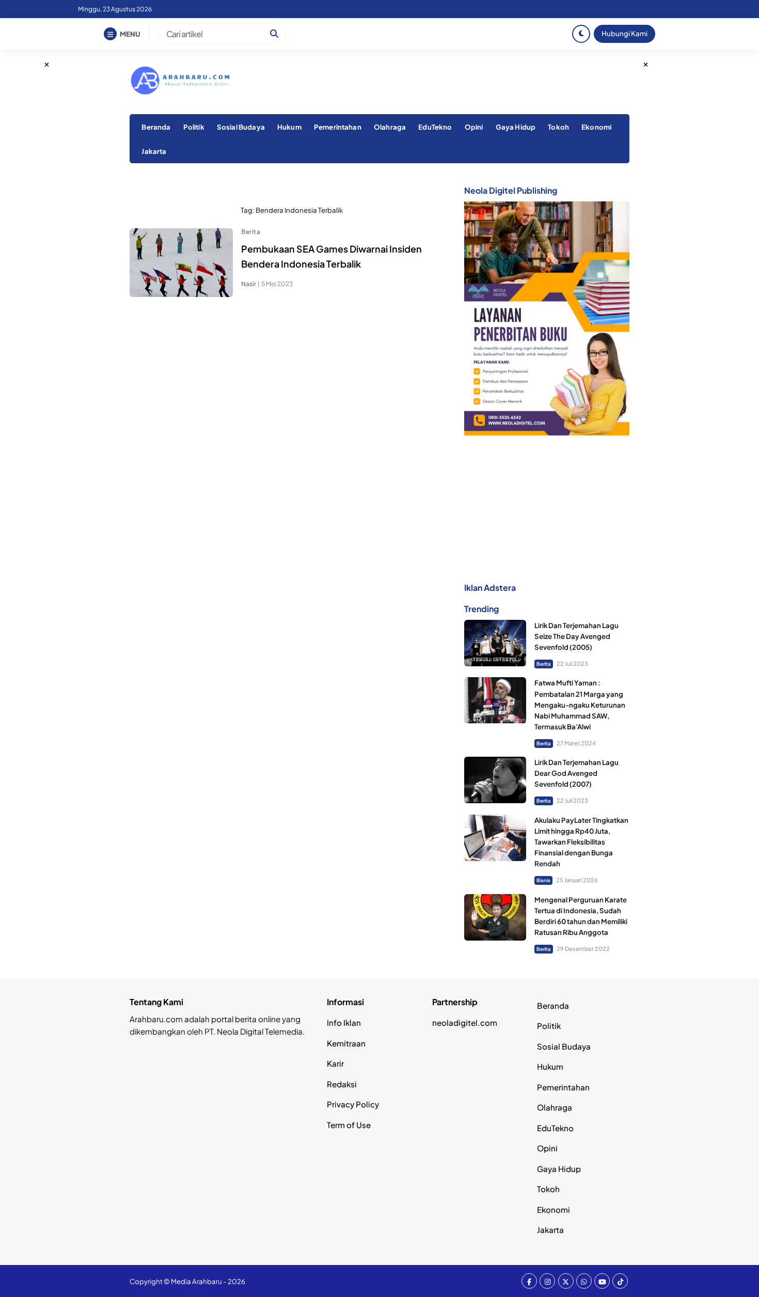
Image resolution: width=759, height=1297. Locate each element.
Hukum (289, 126)
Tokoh (558, 126)
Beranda (155, 126)
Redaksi (342, 1084)
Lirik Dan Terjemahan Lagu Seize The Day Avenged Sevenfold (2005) (576, 636)
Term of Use (349, 1125)
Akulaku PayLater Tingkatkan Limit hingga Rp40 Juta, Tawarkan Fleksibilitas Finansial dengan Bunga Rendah (581, 842)
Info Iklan (344, 1022)
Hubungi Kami (624, 33)
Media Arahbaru (196, 1281)
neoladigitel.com (464, 1022)
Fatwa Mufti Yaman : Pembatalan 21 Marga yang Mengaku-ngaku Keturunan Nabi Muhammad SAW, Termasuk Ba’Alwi (579, 704)
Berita (250, 232)
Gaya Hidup (516, 126)
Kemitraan (346, 1043)
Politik (193, 126)
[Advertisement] (546, 508)
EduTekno (435, 126)
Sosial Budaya (241, 126)
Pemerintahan (337, 126)
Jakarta (153, 151)
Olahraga (390, 126)
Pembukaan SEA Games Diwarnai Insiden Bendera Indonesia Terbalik (331, 256)
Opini (474, 126)
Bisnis (543, 880)
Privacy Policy (353, 1104)
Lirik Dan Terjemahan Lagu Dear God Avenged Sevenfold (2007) (576, 773)
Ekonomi (596, 126)
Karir (335, 1063)
